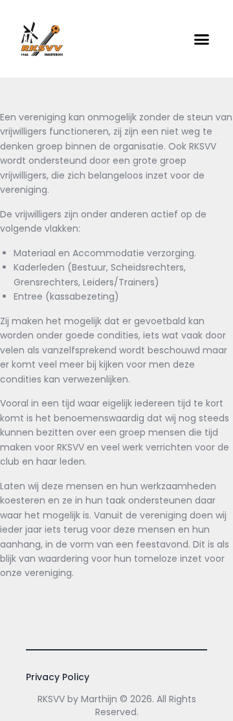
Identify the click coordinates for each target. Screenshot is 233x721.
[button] (202, 39)
